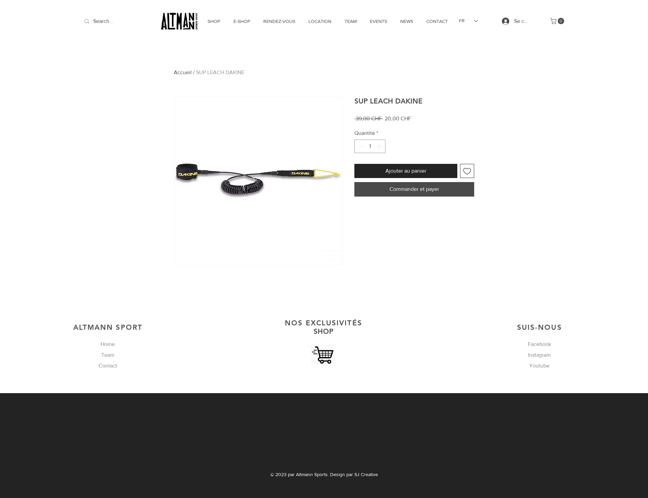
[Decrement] (360, 146)
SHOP (323, 327)
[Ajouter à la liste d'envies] (467, 171)
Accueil (183, 72)
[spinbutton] (370, 146)
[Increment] (379, 146)
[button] (558, 21)
